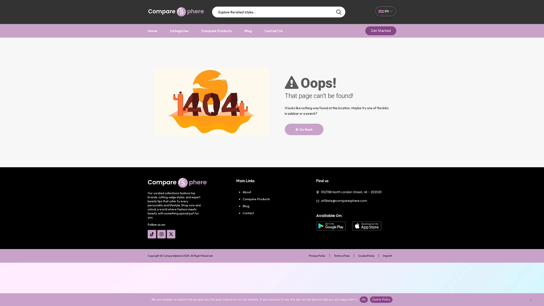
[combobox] (279, 12)
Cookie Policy (366, 255)
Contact (248, 213)
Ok (364, 299)
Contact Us (274, 31)
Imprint (387, 255)
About (247, 192)
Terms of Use (342, 255)
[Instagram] (161, 234)
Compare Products (216, 31)
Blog (248, 31)
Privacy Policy (317, 255)
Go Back (306, 129)
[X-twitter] (171, 234)
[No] (530, 301)
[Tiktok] (152, 234)
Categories (179, 31)
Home (152, 31)
